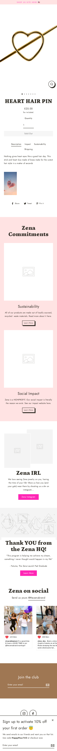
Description (16, 144)
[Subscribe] (47, 685)
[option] (28, 47)
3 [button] (26, 94)
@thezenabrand (36, 597)
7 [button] (35, 94)
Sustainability (40, 144)
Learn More (28, 323)
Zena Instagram (28, 496)
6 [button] (33, 94)
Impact (28, 144)
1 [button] (22, 94)
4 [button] (29, 94)
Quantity (28, 118)
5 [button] (31, 94)
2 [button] (24, 94)
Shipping (28, 149)
